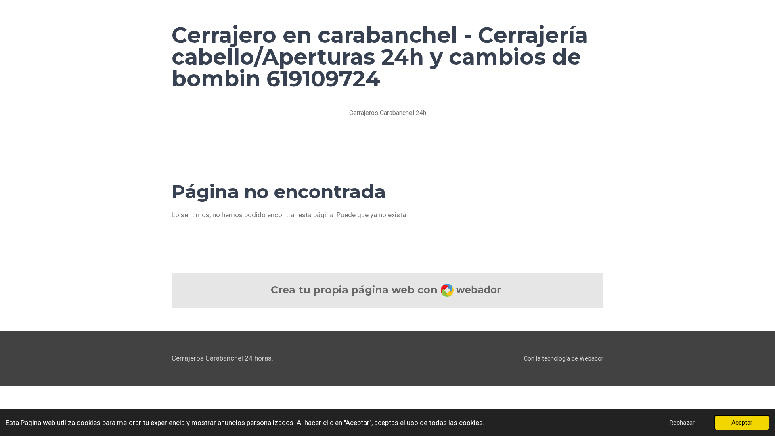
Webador (591, 358)
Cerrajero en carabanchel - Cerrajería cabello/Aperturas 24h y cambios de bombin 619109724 (380, 57)
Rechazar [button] (682, 422)
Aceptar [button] (741, 422)
